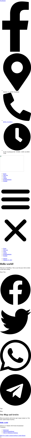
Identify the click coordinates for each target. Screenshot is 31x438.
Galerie (5, 178)
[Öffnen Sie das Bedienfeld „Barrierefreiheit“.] (0, 437)
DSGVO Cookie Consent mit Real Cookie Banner (12, 435)
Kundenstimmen (7, 179)
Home (4, 173)
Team (4, 176)
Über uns (5, 175)
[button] (15, 215)
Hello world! (4, 422)
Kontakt (5, 181)
